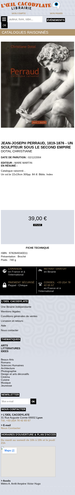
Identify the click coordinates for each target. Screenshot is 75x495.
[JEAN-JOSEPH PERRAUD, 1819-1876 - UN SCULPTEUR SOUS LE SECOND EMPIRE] (37, 128)
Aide (3, 325)
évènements (55, 20)
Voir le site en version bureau (20, 488)
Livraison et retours (12, 320)
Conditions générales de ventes (19, 316)
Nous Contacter (10, 428)
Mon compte (19, 13)
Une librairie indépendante (16, 306)
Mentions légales (10, 311)
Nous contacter (9, 330)
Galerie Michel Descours (17, 493)
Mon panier (56, 13)
